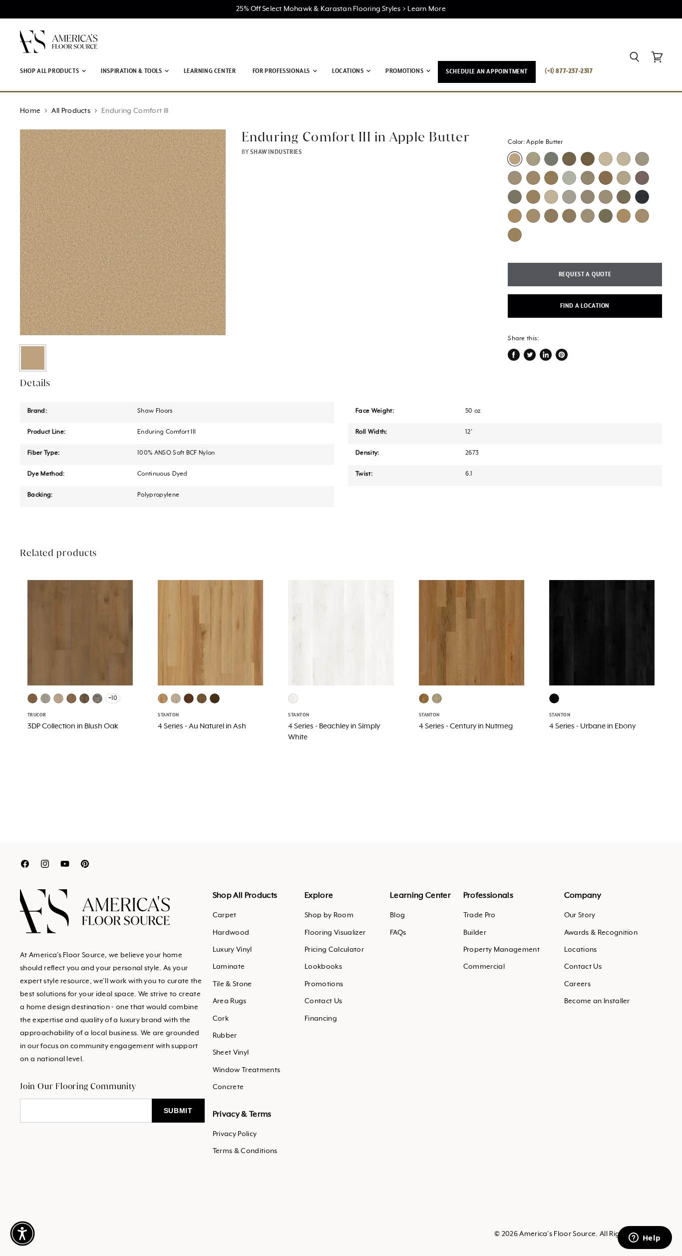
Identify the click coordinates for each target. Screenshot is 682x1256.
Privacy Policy (235, 1134)
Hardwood (231, 933)
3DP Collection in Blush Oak (72, 726)
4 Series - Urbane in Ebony (592, 726)
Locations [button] (348, 71)
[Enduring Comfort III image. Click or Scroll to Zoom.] (123, 232)
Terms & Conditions (245, 1151)
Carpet (225, 915)
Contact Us (323, 1001)
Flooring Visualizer (335, 933)
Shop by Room (329, 915)
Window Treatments (246, 1070)
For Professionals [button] (282, 71)
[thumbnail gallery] (32, 358)
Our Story (580, 915)
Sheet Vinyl (231, 1053)
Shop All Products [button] (50, 71)
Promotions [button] (405, 71)
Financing (321, 1019)
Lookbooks (323, 967)
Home (30, 111)
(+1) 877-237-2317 (569, 71)
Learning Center (210, 71)
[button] (22, 1233)
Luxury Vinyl (232, 950)
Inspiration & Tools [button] (132, 71)
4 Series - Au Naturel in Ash (202, 726)
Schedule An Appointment (487, 71)
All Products (70, 111)
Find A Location (585, 306)
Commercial (484, 967)
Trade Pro (479, 915)
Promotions (324, 984)
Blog (397, 915)
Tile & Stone (232, 984)
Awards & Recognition (601, 933)
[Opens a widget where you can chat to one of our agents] (644, 1238)
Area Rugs (230, 1001)
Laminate (229, 967)
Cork (221, 1019)
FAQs (398, 933)
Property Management (501, 950)
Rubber (225, 1036)
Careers (577, 984)
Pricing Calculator (334, 950)
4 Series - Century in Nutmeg (466, 726)
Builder (474, 933)
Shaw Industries (276, 152)
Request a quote (585, 274)
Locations (580, 950)
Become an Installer (597, 1001)
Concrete (228, 1087)
